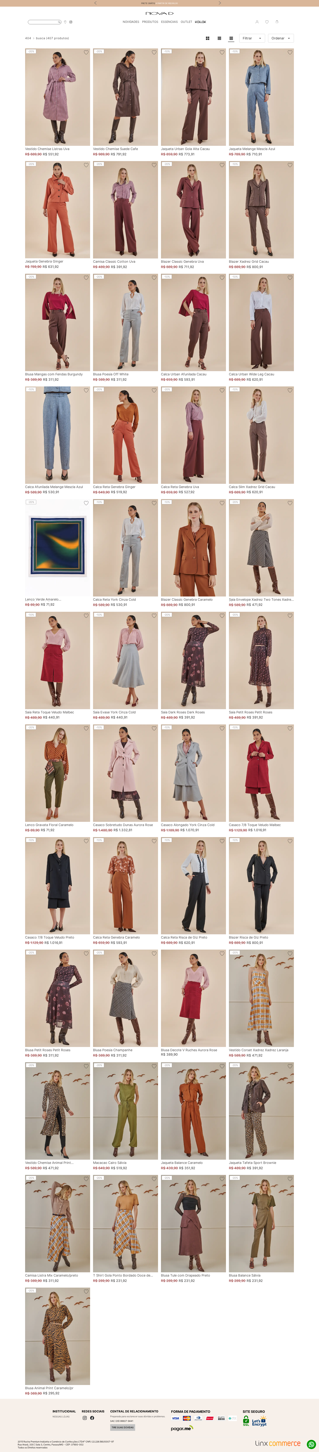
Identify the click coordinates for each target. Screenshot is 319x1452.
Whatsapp (311, 1444)
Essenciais (169, 22)
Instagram (71, 22)
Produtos (150, 22)
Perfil (257, 22)
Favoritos (267, 22)
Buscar (59, 22)
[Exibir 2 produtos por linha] (207, 38)
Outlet (186, 22)
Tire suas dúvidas (123, 1427)
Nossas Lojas (61, 1416)
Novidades (131, 22)
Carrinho (277, 22)
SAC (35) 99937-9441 (121, 1421)
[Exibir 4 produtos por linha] (231, 38)
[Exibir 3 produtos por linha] (219, 38)
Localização (65, 22)
